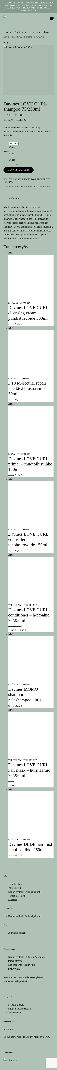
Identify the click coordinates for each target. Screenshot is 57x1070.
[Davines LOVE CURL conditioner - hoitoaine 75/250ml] (31, 601)
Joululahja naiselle (17, 932)
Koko (6, 151)
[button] (52, 18)
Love (46, 32)
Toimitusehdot (15, 884)
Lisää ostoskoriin (18, 170)
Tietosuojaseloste (16, 895)
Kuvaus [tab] (15, 198)
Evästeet (12, 899)
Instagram (8, 1029)
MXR (46, 1036)
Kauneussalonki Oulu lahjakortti (24, 892)
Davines (36, 32)
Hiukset (26, 179)
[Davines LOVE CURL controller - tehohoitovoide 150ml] (31, 525)
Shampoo (8, 182)
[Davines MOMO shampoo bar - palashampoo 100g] (31, 680)
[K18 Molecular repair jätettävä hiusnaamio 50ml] (31, 374)
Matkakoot (43, 179)
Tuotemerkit (21, 32)
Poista (12, 159)
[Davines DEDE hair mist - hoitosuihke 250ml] (31, 835)
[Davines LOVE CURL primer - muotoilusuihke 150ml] (31, 450)
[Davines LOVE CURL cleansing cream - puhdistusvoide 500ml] (31, 298)
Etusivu (7, 32)
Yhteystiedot (14, 888)
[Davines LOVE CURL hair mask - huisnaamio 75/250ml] (31, 756)
